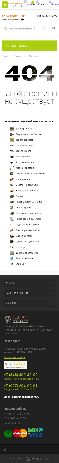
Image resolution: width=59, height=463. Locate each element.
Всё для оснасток (24, 140)
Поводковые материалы (28, 213)
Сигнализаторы (24, 236)
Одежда (20, 196)
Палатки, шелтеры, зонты (29, 202)
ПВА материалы (24, 207)
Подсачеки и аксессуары (28, 219)
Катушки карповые (25, 162)
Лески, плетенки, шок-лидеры (30, 173)
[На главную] (16, 4)
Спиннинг (20, 264)
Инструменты (23, 156)
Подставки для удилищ (27, 224)
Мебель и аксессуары (27, 185)
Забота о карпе (23, 151)
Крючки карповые (25, 168)
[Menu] (5, 4)
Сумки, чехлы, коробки (27, 241)
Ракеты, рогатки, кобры (28, 230)
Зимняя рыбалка (24, 258)
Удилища (20, 247)
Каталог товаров (17, 45)
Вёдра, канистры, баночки (29, 134)
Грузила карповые (25, 145)
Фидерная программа (27, 253)
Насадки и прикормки (27, 190)
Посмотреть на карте (14, 357)
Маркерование (23, 179)
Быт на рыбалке (24, 128)
